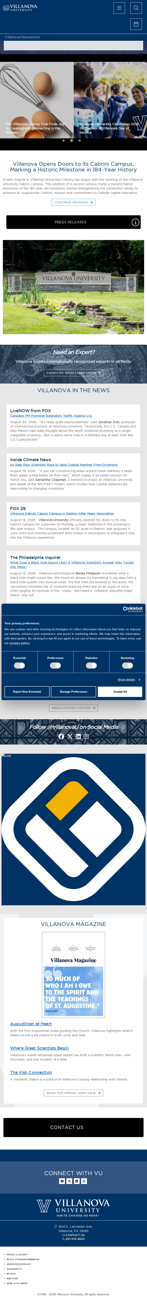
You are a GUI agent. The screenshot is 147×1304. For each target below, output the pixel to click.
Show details (126, 679)
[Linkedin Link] (78, 737)
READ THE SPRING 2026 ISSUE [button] (72, 1093)
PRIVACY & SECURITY (17, 1254)
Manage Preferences (73, 691)
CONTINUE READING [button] (71, 202)
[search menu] (136, 8)
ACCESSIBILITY (14, 1269)
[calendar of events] (136, 24)
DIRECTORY (12, 1278)
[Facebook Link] (61, 737)
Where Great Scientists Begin (39, 1048)
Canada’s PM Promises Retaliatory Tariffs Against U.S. (51, 415)
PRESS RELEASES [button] (71, 222)
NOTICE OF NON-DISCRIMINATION (23, 1259)
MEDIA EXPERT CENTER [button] (72, 708)
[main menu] (119, 8)
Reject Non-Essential (27, 691)
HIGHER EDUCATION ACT (19, 1264)
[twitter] (69, 1181)
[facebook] (62, 1181)
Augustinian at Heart (31, 1023)
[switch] (55, 665)
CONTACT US (75, 1235)
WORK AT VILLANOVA (17, 1283)
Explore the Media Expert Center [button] (71, 372)
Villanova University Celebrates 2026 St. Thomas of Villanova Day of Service (109, 128)
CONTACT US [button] (66, 1127)
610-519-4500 (75, 1238)
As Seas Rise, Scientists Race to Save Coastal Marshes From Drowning (64, 464)
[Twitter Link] (70, 737)
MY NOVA (11, 1273)
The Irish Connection (31, 1072)
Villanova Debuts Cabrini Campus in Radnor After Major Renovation (62, 513)
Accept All (120, 691)
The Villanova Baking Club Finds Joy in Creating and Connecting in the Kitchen (35, 128)
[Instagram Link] (86, 737)
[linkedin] (77, 1181)
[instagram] (84, 1181)
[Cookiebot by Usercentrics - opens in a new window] (126, 609)
